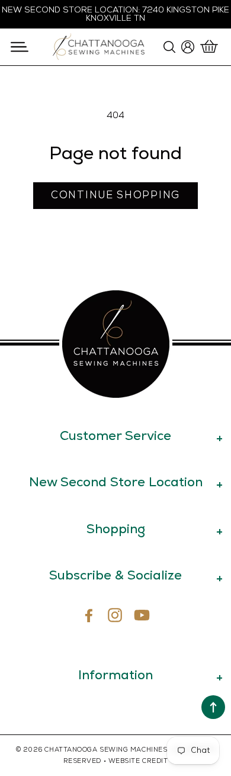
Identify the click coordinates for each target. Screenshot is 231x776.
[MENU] (19, 46)
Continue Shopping (115, 195)
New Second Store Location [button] (116, 481)
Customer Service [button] (115, 435)
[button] (19, 46)
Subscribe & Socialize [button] (115, 575)
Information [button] (115, 674)
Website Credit (138, 761)
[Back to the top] (213, 707)
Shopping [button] (115, 528)
